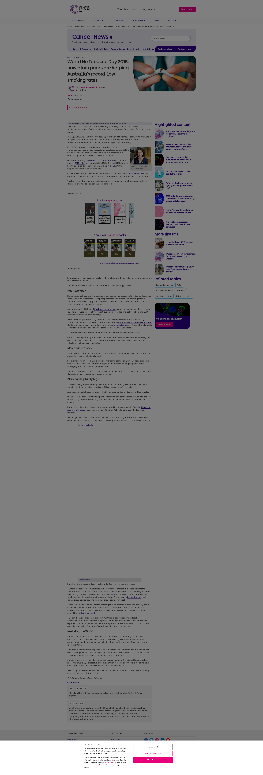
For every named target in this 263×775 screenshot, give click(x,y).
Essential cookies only (153, 753)
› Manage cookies (153, 747)
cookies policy (109, 762)
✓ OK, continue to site (153, 760)
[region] (131, 758)
